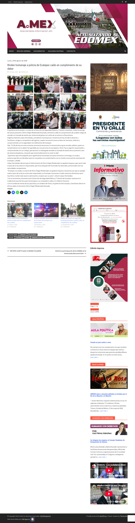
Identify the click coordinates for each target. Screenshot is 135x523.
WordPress (103, 516)
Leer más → (94, 357)
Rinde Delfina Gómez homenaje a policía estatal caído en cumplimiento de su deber (19, 220)
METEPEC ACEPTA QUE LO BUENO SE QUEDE (25, 251)
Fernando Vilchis (37, 237)
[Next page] (97, 304)
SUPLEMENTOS (39, 51)
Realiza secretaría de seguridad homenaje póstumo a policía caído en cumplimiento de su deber (72, 220)
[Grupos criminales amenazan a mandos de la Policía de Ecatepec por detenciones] (46, 210)
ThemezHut (123, 516)
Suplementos (28, 2)
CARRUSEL (23, 235)
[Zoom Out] (92, 309)
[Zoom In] (97, 309)
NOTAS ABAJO (32, 235)
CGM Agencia (26, 519)
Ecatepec (19, 237)
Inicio (9, 2)
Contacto (71, 51)
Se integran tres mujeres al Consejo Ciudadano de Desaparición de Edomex (107, 441)
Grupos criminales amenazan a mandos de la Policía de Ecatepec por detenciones (46, 220)
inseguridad (49, 237)
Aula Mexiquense (45, 516)
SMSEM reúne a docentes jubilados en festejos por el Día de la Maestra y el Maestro (108, 395)
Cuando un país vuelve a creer (100, 342)
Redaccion (24, 72)
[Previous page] (92, 304)
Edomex (26, 237)
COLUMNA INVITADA (55, 51)
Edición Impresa (18, 2)
